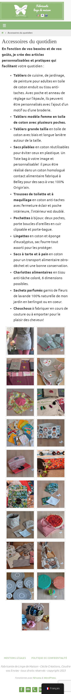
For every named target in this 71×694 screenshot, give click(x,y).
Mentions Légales (15, 658)
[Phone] (34, 689)
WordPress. (50, 677)
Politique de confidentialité (49, 658)
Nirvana (37, 677)
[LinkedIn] (41, 689)
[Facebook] (21, 689)
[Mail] (28, 689)
